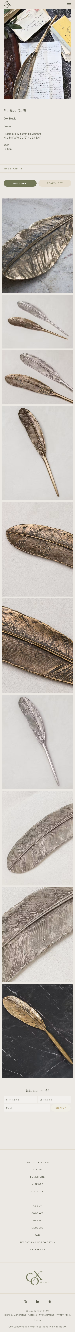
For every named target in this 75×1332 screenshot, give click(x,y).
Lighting (37, 1169)
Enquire (20, 183)
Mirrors (37, 1184)
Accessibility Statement (41, 1314)
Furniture (37, 1177)
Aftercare (37, 1249)
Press (37, 1220)
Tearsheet (55, 183)
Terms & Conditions (15, 1314)
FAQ (37, 1235)
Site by (37, 1320)
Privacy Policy (63, 1314)
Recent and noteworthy (37, 1242)
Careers (37, 1227)
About (37, 1206)
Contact (37, 1213)
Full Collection (37, 1162)
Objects (37, 1191)
